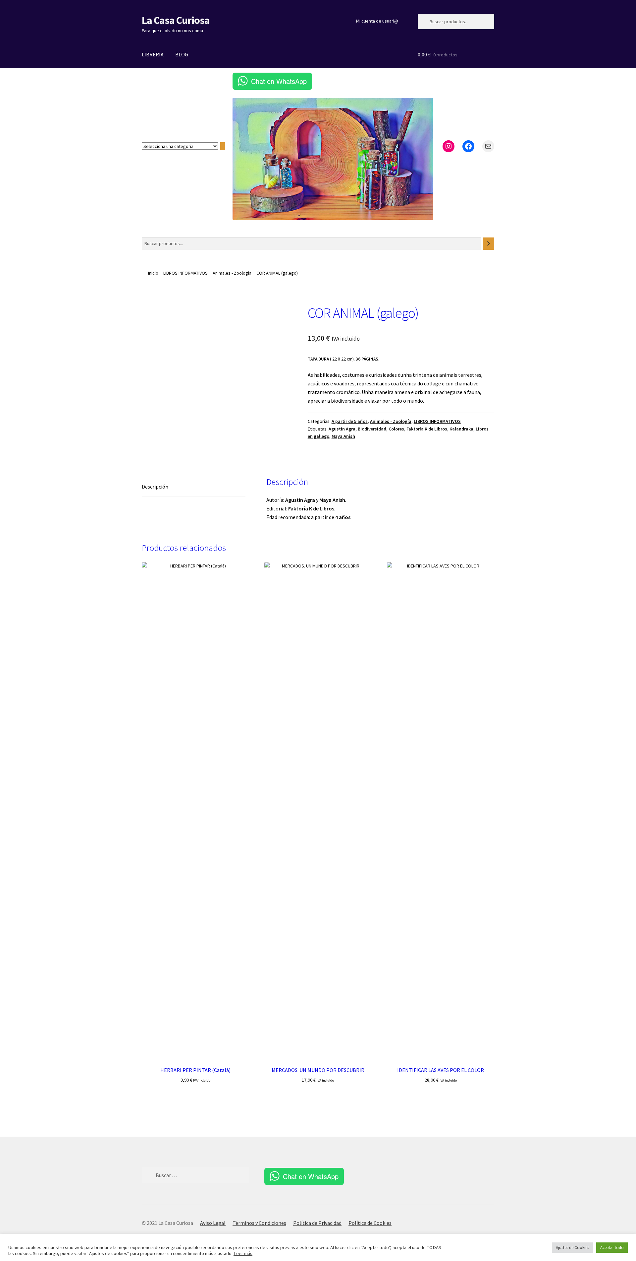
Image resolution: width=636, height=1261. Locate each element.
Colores (396, 429)
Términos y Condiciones (259, 1223)
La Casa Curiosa (176, 20)
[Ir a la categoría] (222, 146)
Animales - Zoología (232, 273)
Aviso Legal (213, 1223)
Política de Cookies (370, 1223)
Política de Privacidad (317, 1223)
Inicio (153, 273)
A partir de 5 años (350, 421)
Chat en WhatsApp (279, 81)
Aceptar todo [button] (612, 1247)
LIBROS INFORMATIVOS (185, 273)
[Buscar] (488, 243)
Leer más (243, 1253)
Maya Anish (343, 436)
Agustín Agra (342, 429)
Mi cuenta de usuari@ (377, 21)
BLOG (181, 54)
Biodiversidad (372, 429)
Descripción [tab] (155, 486)
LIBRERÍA (153, 54)
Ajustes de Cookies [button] (572, 1247)
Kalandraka (461, 429)
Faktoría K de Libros (426, 429)
